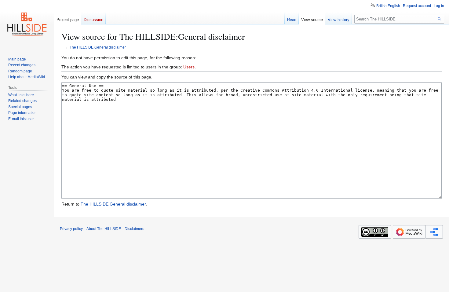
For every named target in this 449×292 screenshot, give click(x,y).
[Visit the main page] (26, 24)
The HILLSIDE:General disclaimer (98, 47)
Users (189, 66)
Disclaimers (134, 229)
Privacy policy (71, 229)
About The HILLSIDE (103, 229)
